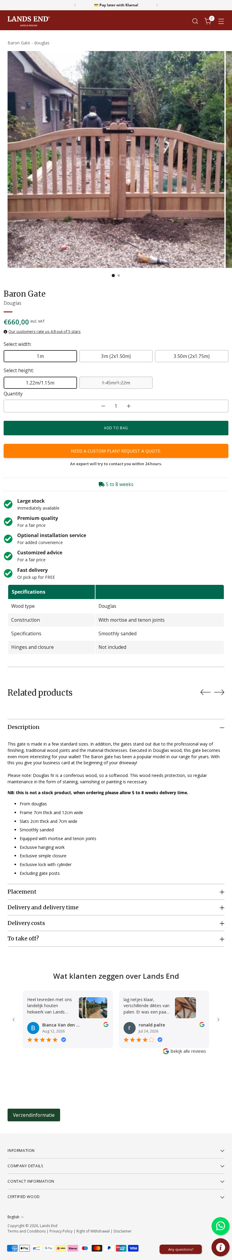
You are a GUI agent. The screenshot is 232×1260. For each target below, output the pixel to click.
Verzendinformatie (34, 1115)
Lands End (48, 1225)
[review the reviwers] (105, 1025)
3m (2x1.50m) (116, 356)
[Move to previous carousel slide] (205, 692)
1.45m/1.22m (116, 382)
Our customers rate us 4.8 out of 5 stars (44, 331)
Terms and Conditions (27, 1231)
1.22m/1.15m (40, 382)
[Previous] (75, 5)
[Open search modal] (195, 21)
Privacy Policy (61, 1231)
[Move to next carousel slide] (219, 692)
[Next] (157, 5)
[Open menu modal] (221, 21)
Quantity (13, 393)
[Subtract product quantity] (103, 406)
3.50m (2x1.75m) (192, 356)
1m (40, 356)
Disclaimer (123, 1231)
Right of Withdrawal (93, 1231)
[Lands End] (29, 21)
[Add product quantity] (128, 406)
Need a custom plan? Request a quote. (116, 451)
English (13, 1217)
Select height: (19, 370)
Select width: (17, 344)
